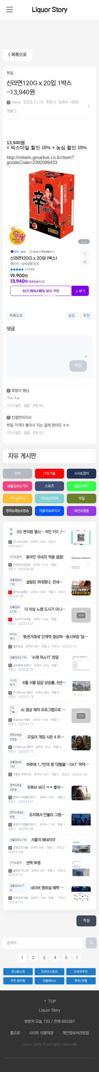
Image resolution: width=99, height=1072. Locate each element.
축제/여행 (81, 980)
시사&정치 (81, 473)
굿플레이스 (49, 980)
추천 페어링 (18, 980)
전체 (17, 473)
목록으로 (16, 315)
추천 (86, 315)
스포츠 (49, 486)
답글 (26, 405)
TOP (51, 1001)
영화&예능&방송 (17, 511)
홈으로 (15, 1033)
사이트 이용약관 (41, 1033)
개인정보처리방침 (75, 1033)
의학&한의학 (49, 498)
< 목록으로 (17, 54)
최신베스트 (18, 971)
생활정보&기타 (17, 486)
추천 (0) (38, 405)
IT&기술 (49, 473)
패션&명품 (81, 511)
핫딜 (82, 498)
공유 (71, 315)
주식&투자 (17, 498)
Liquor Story (49, 9)
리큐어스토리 (49, 971)
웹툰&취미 (81, 486)
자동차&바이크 (49, 511)
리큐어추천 (81, 971)
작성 (78, 365)
